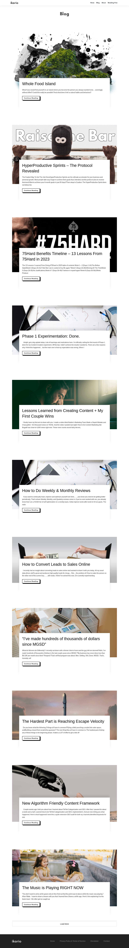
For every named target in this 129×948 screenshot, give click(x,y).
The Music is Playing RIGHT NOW (52, 887)
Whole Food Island (39, 83)
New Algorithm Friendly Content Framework (61, 803)
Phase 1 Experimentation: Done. (51, 336)
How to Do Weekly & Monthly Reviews (56, 490)
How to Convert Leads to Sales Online (56, 564)
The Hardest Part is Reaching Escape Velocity (63, 721)
